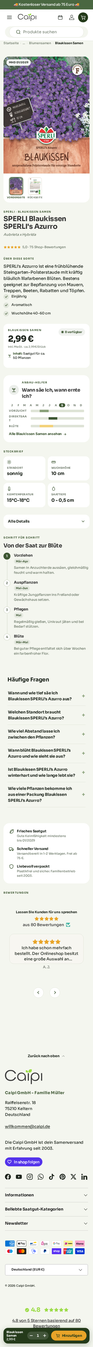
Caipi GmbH (25, 1285)
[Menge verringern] (31, 1336)
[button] (83, 17)
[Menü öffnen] (9, 17)
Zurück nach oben (44, 1056)
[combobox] (46, 32)
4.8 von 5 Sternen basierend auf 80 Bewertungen (46, 1323)
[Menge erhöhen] (45, 1336)
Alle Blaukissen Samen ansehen (35, 434)
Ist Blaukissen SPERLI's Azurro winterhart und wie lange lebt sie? (41, 772)
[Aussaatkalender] (60, 17)
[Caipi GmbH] (27, 17)
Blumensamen (40, 43)
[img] (46, 919)
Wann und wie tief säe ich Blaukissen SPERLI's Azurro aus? (40, 696)
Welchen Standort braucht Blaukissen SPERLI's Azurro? (36, 715)
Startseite (11, 43)
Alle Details (19, 521)
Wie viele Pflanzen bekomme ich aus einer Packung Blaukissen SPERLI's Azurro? (40, 794)
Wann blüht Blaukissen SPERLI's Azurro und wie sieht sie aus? (39, 753)
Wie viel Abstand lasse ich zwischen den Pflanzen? (34, 734)
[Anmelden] (72, 17)
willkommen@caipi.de (27, 1126)
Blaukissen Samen (69, 43)
